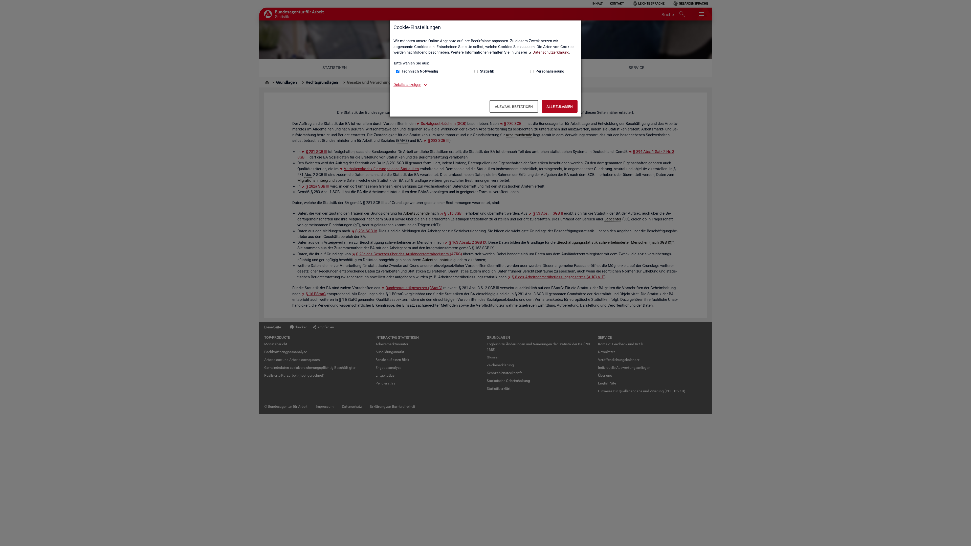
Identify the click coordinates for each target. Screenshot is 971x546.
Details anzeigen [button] (407, 84)
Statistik (487, 71)
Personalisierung (550, 71)
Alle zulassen (559, 107)
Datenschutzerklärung (551, 52)
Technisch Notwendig (420, 71)
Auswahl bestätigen (514, 107)
